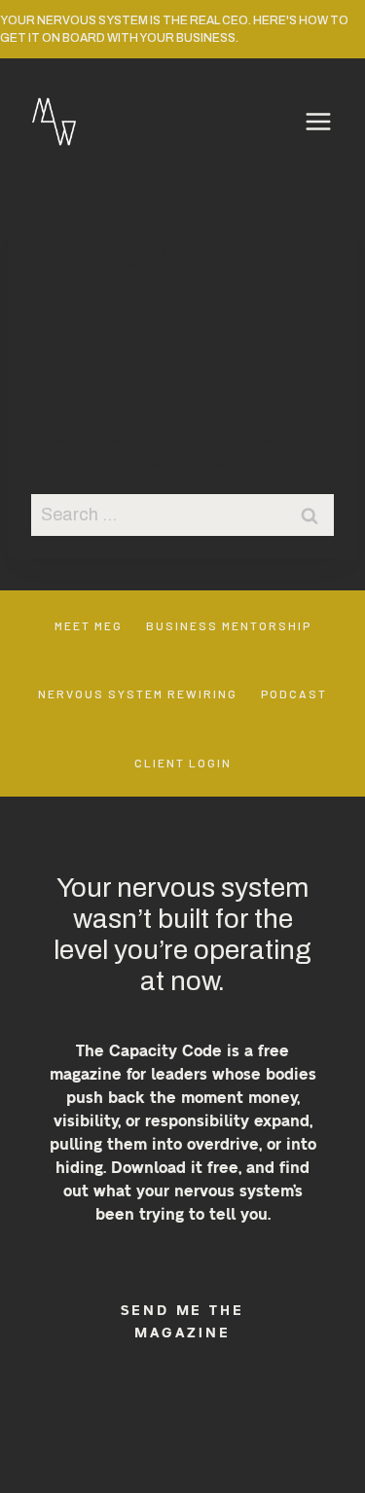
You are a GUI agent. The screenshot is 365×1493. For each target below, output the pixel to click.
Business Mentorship (228, 625)
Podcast (294, 693)
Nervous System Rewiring (137, 693)
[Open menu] (318, 121)
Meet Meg (89, 625)
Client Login (183, 762)
